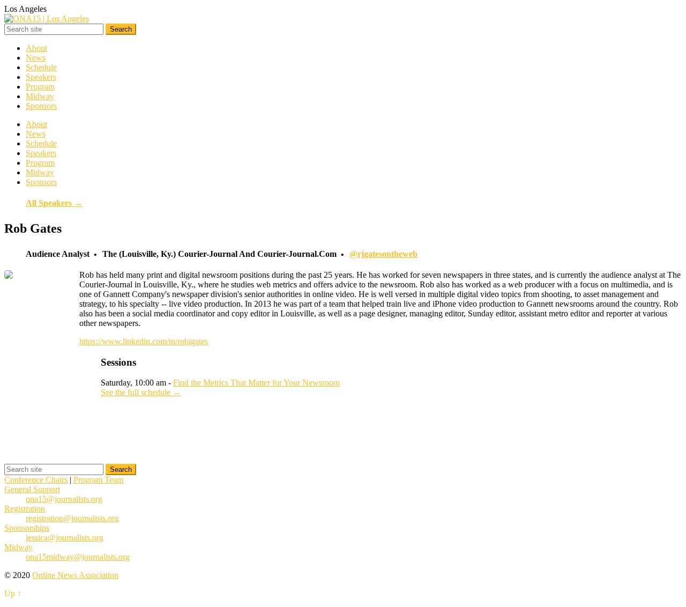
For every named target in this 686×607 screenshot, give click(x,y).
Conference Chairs (36, 479)
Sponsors (41, 105)
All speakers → (54, 203)
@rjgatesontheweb (383, 253)
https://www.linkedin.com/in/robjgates (143, 341)
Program (40, 86)
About (36, 48)
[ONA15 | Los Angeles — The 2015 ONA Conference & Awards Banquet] (46, 18)
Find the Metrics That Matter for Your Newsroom (256, 382)
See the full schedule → (141, 392)
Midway (40, 96)
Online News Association (75, 575)
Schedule (41, 67)
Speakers (41, 77)
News (36, 57)
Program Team (98, 479)
